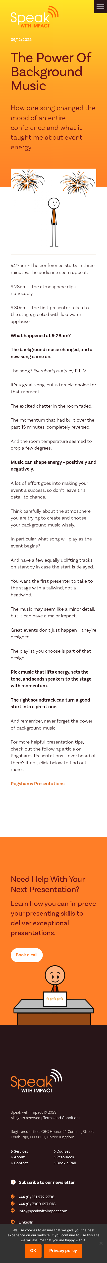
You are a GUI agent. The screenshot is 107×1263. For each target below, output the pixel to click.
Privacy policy (63, 1250)
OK (33, 1250)
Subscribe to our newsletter (47, 1182)
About (19, 1157)
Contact (21, 1163)
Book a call (26, 955)
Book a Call (66, 1163)
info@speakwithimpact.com (43, 1211)
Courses (63, 1151)
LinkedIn (26, 1222)
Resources (65, 1157)
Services (21, 1151)
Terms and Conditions (61, 1117)
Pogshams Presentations (37, 783)
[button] (100, 6)
